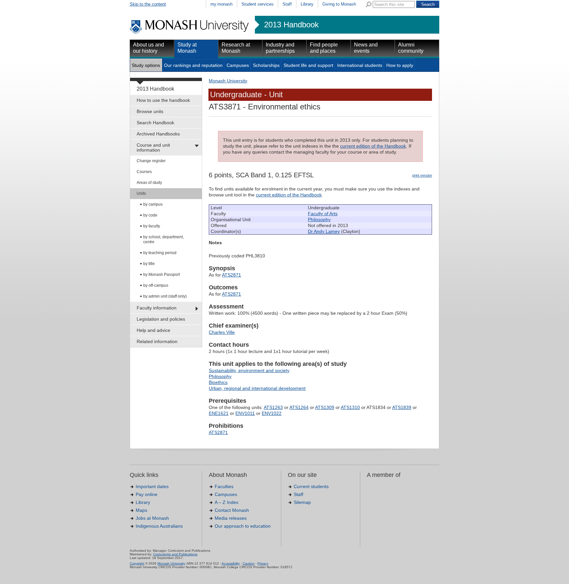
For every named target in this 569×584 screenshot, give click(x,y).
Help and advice (153, 330)
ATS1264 (299, 407)
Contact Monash (232, 510)
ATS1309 (324, 407)
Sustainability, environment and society (249, 370)
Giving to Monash (339, 4)
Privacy (262, 563)
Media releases (231, 518)
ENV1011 (245, 413)
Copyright (137, 563)
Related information (157, 341)
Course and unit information (153, 147)
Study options (146, 65)
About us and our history (148, 48)
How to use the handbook (163, 100)
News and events (366, 48)
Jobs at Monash (152, 518)
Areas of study (149, 182)
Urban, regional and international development (257, 388)
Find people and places (324, 48)
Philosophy (319, 219)
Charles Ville (222, 332)
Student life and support (308, 65)
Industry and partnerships (280, 48)
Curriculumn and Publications (175, 554)
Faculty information (156, 307)
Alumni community (410, 48)
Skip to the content (148, 4)
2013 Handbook (291, 25)
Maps (141, 510)
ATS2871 (231, 274)
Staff (287, 4)
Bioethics (218, 382)
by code (150, 215)
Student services (257, 4)
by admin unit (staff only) (165, 296)
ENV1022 (272, 413)
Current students (311, 486)
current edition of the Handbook (373, 146)
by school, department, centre (163, 239)
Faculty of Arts (323, 213)
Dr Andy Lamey (324, 231)
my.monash (221, 4)
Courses (144, 171)
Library (307, 4)
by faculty (151, 226)
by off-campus (155, 285)
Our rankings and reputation (193, 65)
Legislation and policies (161, 319)
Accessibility (231, 563)
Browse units (150, 111)
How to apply (399, 65)
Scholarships (266, 65)
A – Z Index (226, 502)
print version (422, 175)
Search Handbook (155, 122)
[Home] (190, 33)
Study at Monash (187, 48)
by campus (153, 204)
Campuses (238, 65)
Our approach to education (243, 526)
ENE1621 (219, 413)
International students (359, 65)
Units (141, 193)
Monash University (228, 80)
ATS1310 (350, 407)
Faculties (224, 486)
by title (149, 263)
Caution (249, 563)
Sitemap (302, 502)
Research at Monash (236, 48)
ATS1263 (273, 407)
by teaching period (159, 252)
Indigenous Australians (159, 526)
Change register (151, 161)
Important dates (152, 486)
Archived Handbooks (158, 133)
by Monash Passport (161, 274)
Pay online (146, 494)
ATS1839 (401, 407)
